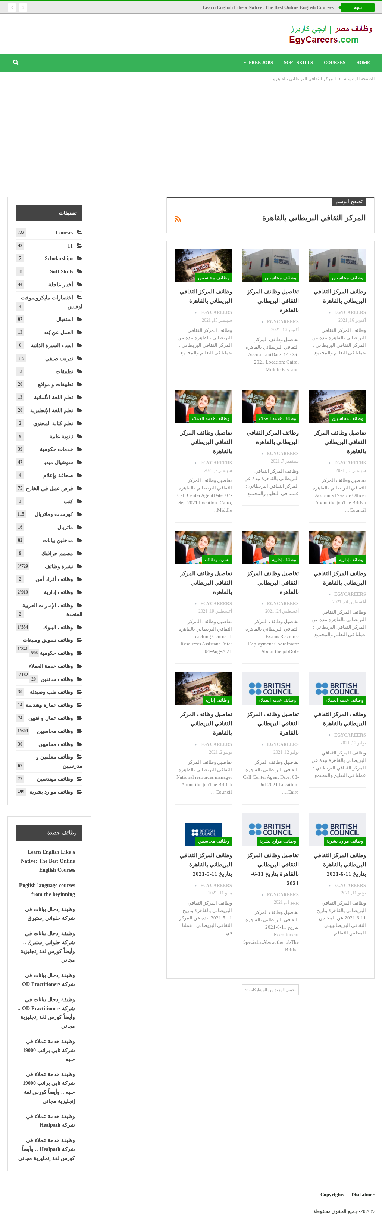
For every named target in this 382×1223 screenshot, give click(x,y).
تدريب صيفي (59, 358)
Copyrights (332, 1194)
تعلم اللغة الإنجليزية (51, 410)
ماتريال (65, 527)
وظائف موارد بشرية (344, 841)
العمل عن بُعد (58, 332)
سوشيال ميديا (58, 462)
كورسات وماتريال (54, 514)
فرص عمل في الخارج (49, 488)
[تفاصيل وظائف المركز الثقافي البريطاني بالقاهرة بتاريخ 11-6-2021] (270, 829)
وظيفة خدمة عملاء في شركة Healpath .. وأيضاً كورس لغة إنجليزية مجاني (46, 1149)
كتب (68, 501)
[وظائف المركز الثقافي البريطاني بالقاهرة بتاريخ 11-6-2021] (337, 829)
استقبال (64, 319)
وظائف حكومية (56, 653)
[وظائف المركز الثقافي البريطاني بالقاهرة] (337, 266)
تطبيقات (64, 371)
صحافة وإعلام (58, 475)
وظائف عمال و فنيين (50, 718)
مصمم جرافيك (57, 553)
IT (70, 246)
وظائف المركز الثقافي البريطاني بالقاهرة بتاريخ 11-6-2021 (340, 864)
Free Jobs (261, 62)
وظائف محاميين (55, 744)
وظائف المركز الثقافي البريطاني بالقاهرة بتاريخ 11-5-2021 (206, 864)
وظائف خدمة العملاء (277, 418)
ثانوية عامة (61, 436)
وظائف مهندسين (55, 779)
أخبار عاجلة (60, 284)
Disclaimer (363, 1194)
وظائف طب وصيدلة (51, 692)
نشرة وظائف (217, 560)
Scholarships (59, 258)
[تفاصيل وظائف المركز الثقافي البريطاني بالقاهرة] (270, 266)
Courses (334, 62)
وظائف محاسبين (347, 278)
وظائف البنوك (58, 627)
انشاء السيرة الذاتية (52, 345)
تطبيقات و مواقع (55, 384)
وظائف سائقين (57, 679)
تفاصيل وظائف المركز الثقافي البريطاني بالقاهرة (273, 301)
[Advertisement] (191, 139)
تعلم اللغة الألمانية (53, 397)
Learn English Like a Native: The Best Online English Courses (268, 7)
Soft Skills (298, 62)
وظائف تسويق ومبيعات (48, 640)
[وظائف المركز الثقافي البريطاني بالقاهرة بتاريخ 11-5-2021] (203, 829)
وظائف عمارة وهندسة (49, 705)
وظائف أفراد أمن (54, 579)
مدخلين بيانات (58, 540)
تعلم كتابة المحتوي (53, 423)
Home (363, 62)
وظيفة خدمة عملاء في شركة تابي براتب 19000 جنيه (49, 1050)
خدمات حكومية (56, 449)
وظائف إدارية (351, 560)
